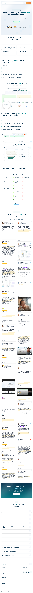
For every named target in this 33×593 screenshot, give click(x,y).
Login (24, 3)
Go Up (30, 564)
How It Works (11, 3)
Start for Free (28, 3)
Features (14, 3)
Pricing (21, 3)
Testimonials (18, 3)
